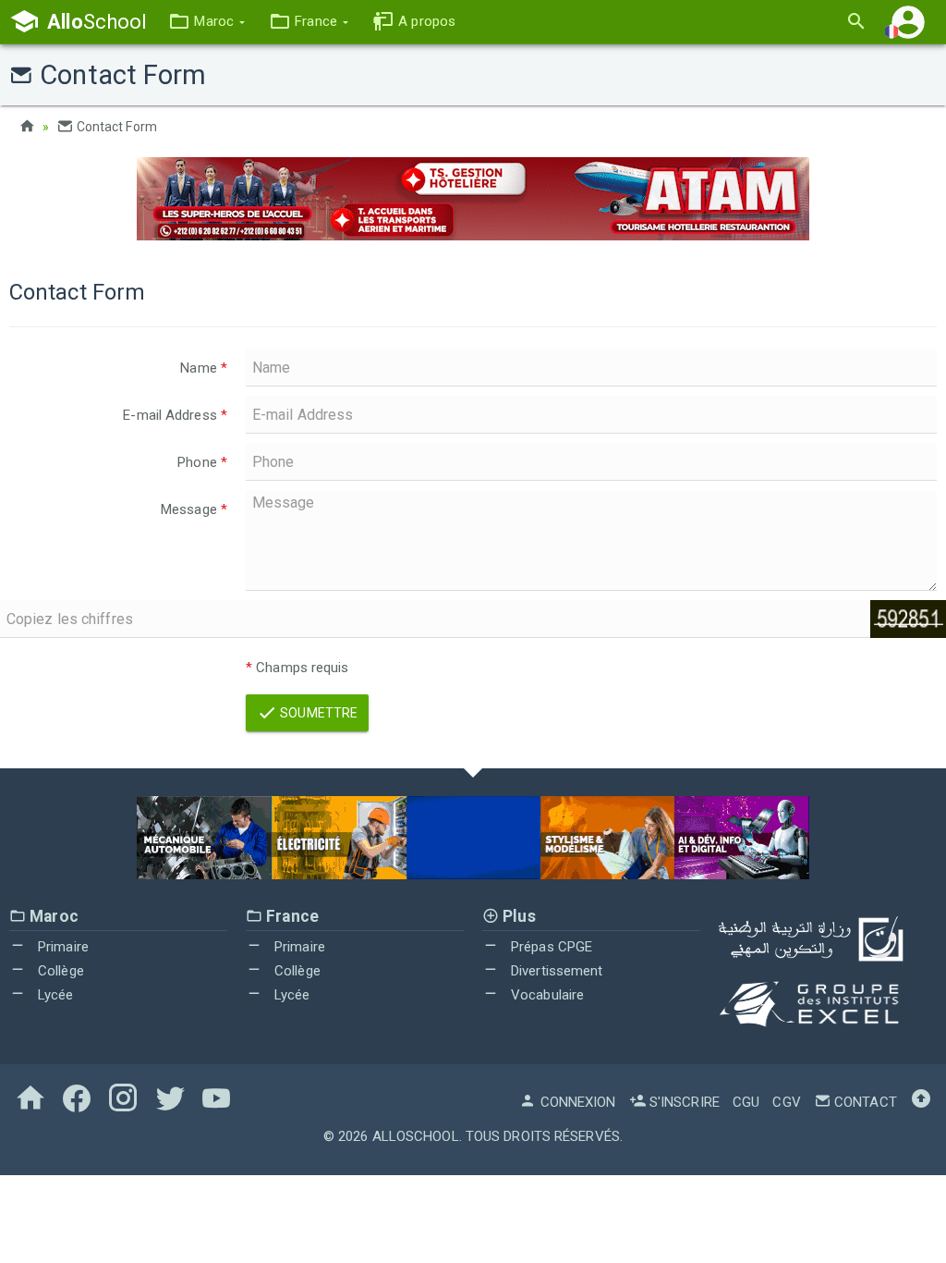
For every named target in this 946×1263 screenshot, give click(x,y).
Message (194, 509)
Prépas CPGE (549, 946)
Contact (864, 1102)
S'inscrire (683, 1102)
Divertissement (555, 971)
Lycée (54, 995)
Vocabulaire (545, 995)
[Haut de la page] (921, 1102)
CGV (786, 1102)
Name (203, 368)
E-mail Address (175, 415)
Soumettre (317, 712)
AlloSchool (415, 1136)
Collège (59, 971)
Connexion (576, 1102)
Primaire (61, 946)
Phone (202, 462)
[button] (206, 21)
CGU (746, 1102)
